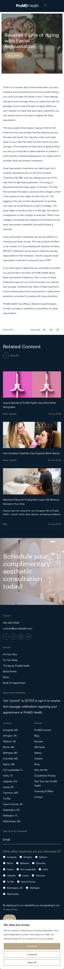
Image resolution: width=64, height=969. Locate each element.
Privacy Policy (10, 909)
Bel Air (10, 863)
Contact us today (12, 308)
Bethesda (24, 863)
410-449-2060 (11, 622)
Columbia (40, 863)
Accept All (32, 946)
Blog (5, 524)
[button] (45, 5)
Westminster (13, 894)
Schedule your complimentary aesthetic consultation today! (26, 571)
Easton (10, 869)
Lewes (25, 875)
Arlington (27, 857)
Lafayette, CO (10, 781)
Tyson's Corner (28, 881)
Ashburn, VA (9, 741)
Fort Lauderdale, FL (13, 769)
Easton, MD (9, 764)
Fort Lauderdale (28, 869)
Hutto (45, 869)
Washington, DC (11, 809)
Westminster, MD (11, 821)
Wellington (35, 887)
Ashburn (43, 857)
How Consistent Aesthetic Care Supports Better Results (31, 453)
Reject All (32, 962)
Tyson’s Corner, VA (12, 804)
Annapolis (12, 857)
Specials (12, 413)
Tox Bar (7, 798)
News (5, 413)
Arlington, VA (10, 735)
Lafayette (11, 875)
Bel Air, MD (8, 747)
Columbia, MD (10, 758)
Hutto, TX (8, 775)
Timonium (40, 875)
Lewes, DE (8, 787)
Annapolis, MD (10, 729)
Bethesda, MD (10, 752)
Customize (32, 954)
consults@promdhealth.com (17, 628)
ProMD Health (41, 272)
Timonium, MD (10, 792)
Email (6, 839)
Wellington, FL (10, 815)
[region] (32, 944)
